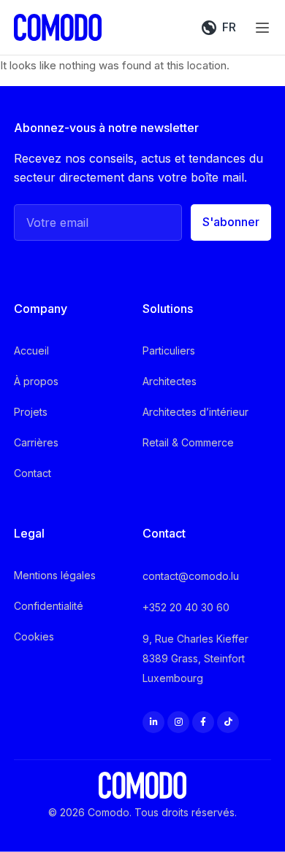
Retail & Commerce (188, 442)
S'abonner (230, 221)
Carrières (36, 442)
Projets (31, 412)
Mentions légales (55, 575)
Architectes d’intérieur (195, 412)
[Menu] (262, 27)
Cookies (34, 636)
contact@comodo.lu (190, 576)
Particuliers (168, 350)
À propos (36, 381)
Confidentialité (48, 606)
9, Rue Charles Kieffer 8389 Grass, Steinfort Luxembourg (195, 658)
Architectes (169, 381)
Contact (32, 473)
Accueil (31, 350)
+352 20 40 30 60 (185, 607)
